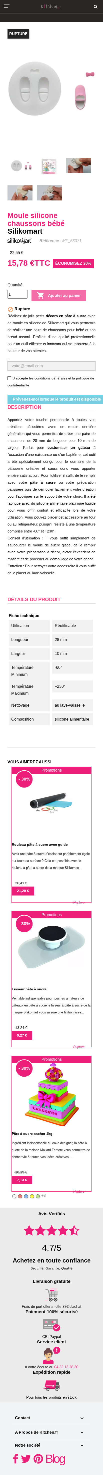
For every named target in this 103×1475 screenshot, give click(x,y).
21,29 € (23, 891)
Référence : (50, 241)
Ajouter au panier (59, 295)
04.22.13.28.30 (66, 1367)
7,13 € (22, 1180)
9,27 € (22, 1035)
